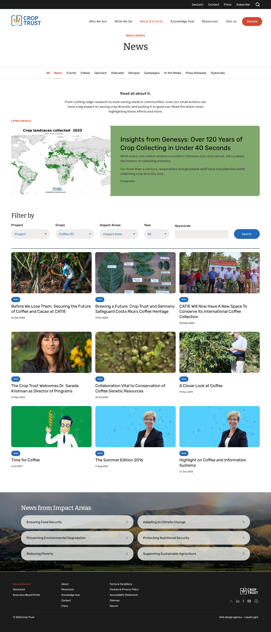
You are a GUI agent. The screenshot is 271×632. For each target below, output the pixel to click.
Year (147, 225)
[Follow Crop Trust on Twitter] (231, 601)
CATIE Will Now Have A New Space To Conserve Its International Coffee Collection (213, 311)
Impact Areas (110, 225)
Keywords (183, 226)
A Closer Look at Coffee (201, 385)
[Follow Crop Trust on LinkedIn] (237, 601)
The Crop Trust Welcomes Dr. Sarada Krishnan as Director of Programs (45, 388)
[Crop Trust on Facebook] (243, 601)
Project (17, 225)
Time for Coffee (25, 459)
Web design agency (231, 617)
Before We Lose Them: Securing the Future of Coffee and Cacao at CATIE (51, 309)
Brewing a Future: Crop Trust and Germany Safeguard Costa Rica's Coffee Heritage (134, 309)
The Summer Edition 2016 (119, 459)
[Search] (258, 4)
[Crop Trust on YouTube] (249, 601)
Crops (60, 225)
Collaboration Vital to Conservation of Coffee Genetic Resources (130, 388)
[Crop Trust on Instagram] (256, 601)
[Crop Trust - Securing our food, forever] (26, 21)
